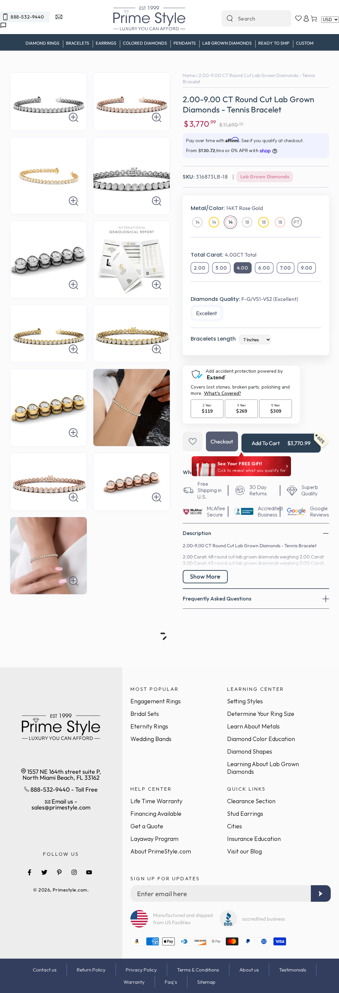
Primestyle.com (70, 890)
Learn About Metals (253, 726)
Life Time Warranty (156, 801)
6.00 (264, 268)
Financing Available (155, 813)
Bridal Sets (144, 714)
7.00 (285, 268)
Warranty (134, 982)
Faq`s (171, 982)
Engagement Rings (155, 701)
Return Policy (91, 970)
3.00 (221, 268)
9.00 (307, 268)
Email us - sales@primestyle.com (60, 804)
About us (249, 970)
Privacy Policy (141, 970)
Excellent (206, 313)
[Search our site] (229, 18)
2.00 (200, 268)
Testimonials (292, 970)
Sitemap (206, 982)
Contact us (45, 970)
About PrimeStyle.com (160, 851)
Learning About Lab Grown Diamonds (263, 767)
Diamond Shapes (249, 751)
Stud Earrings (245, 813)
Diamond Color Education (261, 739)
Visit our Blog (244, 851)
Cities (234, 826)
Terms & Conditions (198, 970)
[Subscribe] (321, 893)
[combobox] (249, 18)
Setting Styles (245, 701)
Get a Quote (146, 826)
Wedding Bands (150, 739)
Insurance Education (254, 839)
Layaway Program (154, 839)
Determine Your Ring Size (260, 714)
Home (189, 75)
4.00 (242, 268)
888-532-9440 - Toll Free (63, 789)
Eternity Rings (149, 726)
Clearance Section (251, 801)
